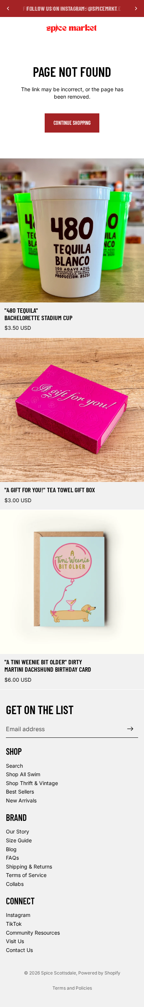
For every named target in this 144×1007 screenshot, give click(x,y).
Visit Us (15, 941)
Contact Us (19, 949)
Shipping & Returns (29, 866)
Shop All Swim (23, 774)
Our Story (17, 831)
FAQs (12, 857)
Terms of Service (26, 875)
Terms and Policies (72, 988)
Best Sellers (20, 791)
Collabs (15, 884)
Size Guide (19, 840)
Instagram (18, 915)
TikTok (14, 924)
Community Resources (33, 932)
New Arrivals (21, 800)
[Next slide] (136, 8)
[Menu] (8, 28)
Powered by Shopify (99, 973)
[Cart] (135, 28)
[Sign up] (130, 729)
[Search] (24, 28)
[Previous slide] (8, 8)
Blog (11, 849)
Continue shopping (72, 123)
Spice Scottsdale (58, 973)
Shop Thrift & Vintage (32, 783)
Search (14, 765)
